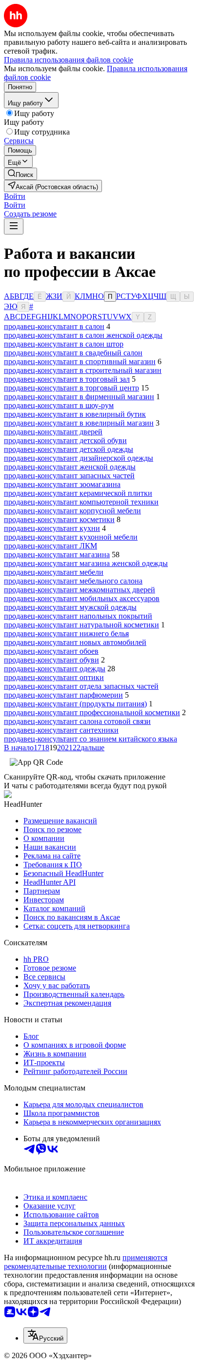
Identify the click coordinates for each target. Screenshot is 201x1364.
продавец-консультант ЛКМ (50, 546)
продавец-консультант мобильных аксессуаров (82, 598)
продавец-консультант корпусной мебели (72, 511)
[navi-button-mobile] (13, 226)
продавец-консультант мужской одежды (70, 607)
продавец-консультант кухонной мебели (71, 537)
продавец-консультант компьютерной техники (81, 502)
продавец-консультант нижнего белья (66, 633)
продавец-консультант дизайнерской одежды (78, 458)
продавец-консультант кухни (52, 528)
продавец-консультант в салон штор (63, 344)
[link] (20, 174)
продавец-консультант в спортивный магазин (80, 361)
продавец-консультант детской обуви (65, 440)
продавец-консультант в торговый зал (67, 379)
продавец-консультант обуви (51, 660)
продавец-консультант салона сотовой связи (77, 721)
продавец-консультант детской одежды (68, 449)
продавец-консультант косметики (59, 519)
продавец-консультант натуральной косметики (81, 625)
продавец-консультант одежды (54, 668)
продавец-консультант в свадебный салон (73, 353)
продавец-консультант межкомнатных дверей (79, 589)
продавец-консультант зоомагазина (62, 484)
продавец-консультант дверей (53, 432)
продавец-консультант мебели (53, 572)
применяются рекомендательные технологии (85, 1261)
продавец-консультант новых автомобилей (75, 642)
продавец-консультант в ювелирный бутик (75, 414)
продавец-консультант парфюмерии (63, 695)
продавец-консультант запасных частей (69, 475)
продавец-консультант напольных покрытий (78, 616)
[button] (14, 196)
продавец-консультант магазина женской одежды (86, 563)
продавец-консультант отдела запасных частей (81, 686)
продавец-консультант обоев (51, 651)
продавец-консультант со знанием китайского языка (90, 739)
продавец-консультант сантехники (61, 730)
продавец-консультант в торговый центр (71, 388)
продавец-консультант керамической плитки (78, 493)
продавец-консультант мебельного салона (73, 581)
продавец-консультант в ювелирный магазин (79, 423)
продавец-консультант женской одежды (70, 467)
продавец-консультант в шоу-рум (59, 405)
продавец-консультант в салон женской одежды (83, 335)
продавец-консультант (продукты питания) (75, 704)
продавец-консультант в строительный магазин (82, 370)
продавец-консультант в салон (54, 326)
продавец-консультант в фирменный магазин (79, 396)
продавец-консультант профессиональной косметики (92, 712)
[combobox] (45, 1335)
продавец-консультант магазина (57, 554)
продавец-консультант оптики (54, 677)
